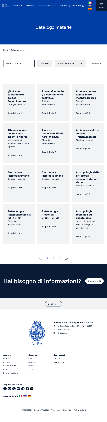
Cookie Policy (67, 410)
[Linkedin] (23, 388)
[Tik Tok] (27, 388)
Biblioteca (58, 5)
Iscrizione (49, 5)
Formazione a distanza (35, 5)
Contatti (57, 359)
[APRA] (5, 5)
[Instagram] (9, 388)
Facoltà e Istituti (17, 5)
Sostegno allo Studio (72, 5)
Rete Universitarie (10, 373)
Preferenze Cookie (80, 410)
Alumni (31, 369)
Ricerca (6, 369)
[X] (14, 388)
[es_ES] (90, 9)
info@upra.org (62, 333)
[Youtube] (18, 388)
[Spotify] (31, 388)
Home (5, 50)
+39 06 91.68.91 (63, 329)
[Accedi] (82, 6)
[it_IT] (90, 3)
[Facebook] (5, 388)
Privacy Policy (55, 410)
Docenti (6, 362)
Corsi (30, 359)
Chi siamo (7, 359)
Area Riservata (59, 362)
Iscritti (31, 366)
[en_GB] (90, 6)
